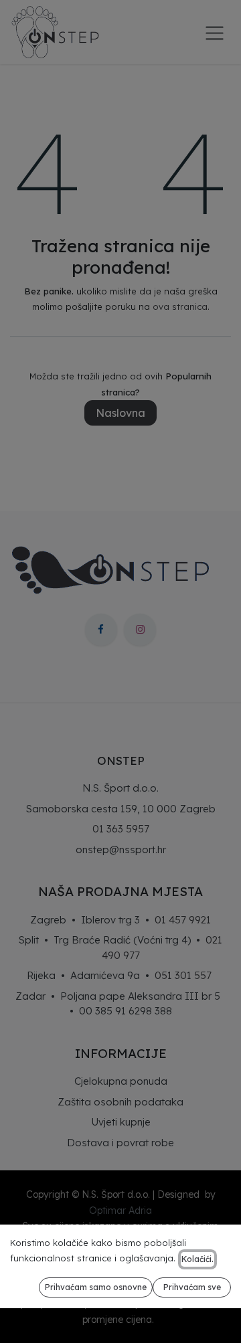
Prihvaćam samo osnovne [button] (96, 1287)
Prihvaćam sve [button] (192, 1287)
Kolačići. (197, 1259)
